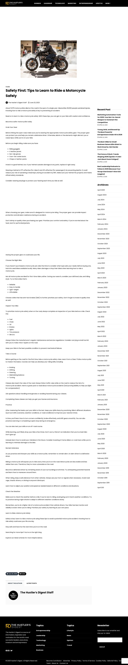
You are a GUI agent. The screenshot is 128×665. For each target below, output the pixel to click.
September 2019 (103, 483)
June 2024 (101, 205)
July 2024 (100, 200)
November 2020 (103, 414)
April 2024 (101, 214)
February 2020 (102, 458)
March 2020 (101, 453)
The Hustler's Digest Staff (17, 103)
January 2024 (102, 229)
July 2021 (100, 375)
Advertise (66, 661)
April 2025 (101, 190)
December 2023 (103, 234)
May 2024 (101, 209)
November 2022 (103, 297)
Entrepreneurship (86, 3)
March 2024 (101, 219)
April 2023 (101, 273)
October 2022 (102, 302)
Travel (69, 645)
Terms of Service (88, 661)
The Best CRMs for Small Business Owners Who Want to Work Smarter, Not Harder (109, 144)
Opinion (70, 640)
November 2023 (103, 239)
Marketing (72, 3)
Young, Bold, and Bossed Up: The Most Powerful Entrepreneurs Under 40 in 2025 (109, 132)
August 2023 (101, 253)
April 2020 (101, 448)
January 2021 (102, 405)
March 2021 (101, 395)
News (69, 635)
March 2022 (101, 336)
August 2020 (101, 429)
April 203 (100, 487)
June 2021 (100, 380)
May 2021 (100, 385)
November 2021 (103, 356)
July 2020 (100, 434)
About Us (55, 663)
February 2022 (102, 341)
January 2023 (102, 287)
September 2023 (103, 248)
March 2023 (101, 278)
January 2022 (102, 346)
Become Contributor (54, 661)
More (108, 3)
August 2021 (101, 370)
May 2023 (100, 268)
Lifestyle (99, 3)
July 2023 (100, 258)
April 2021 (100, 390)
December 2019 (103, 468)
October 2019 (102, 478)
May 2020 (100, 444)
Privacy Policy (76, 661)
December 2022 (103, 292)
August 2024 (102, 195)
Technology (60, 3)
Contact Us (64, 663)
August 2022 (101, 312)
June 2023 (101, 263)
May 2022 (100, 326)
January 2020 (102, 463)
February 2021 (102, 400)
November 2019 (103, 473)
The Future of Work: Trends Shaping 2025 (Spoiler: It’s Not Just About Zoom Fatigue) (109, 156)
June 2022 (101, 322)
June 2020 (101, 439)
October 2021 (102, 361)
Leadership (48, 3)
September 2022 (103, 307)
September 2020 (103, 424)
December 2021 (103, 351)
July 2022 (100, 317)
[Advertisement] (64, 20)
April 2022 (101, 331)
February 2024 (102, 224)
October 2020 (102, 419)
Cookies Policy (101, 661)
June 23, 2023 (35, 103)
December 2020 (103, 409)
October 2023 (102, 244)
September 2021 (103, 365)
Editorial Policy (112, 661)
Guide (12, 84)
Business (37, 3)
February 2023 (102, 283)
